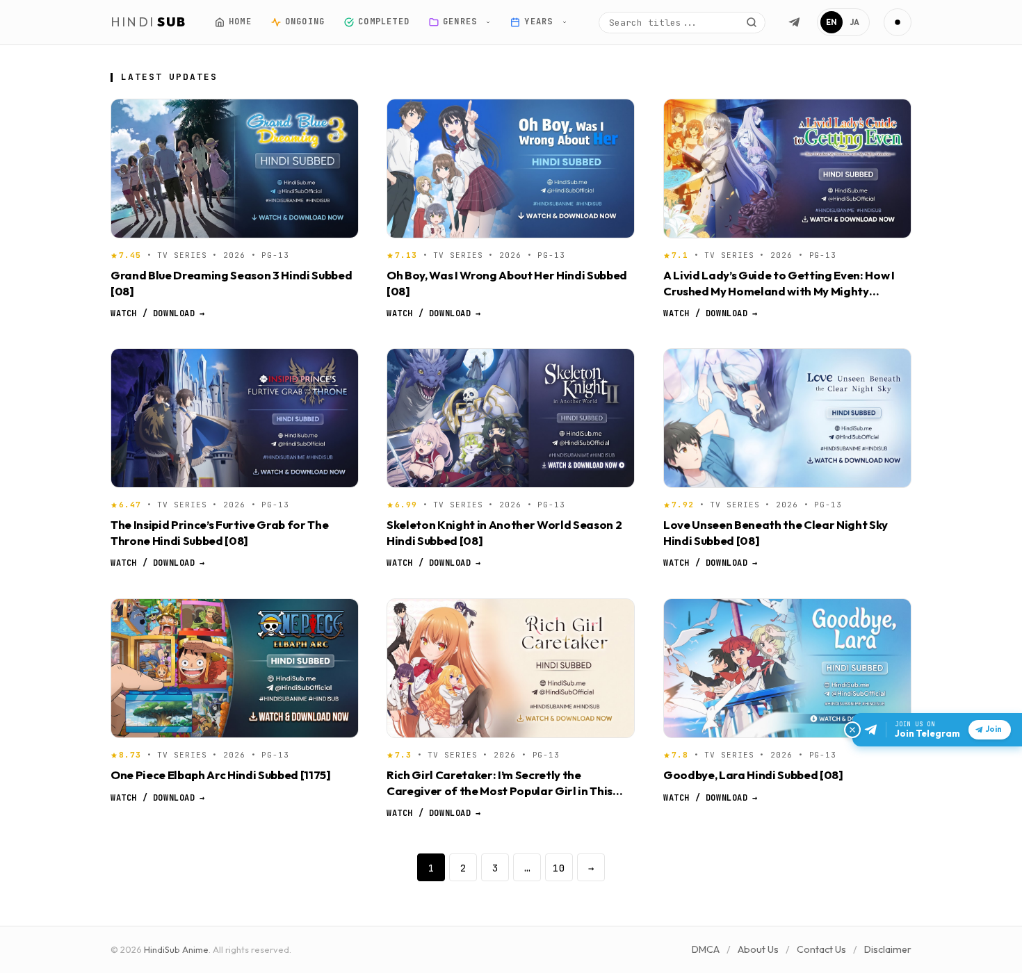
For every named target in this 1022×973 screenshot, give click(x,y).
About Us (758, 949)
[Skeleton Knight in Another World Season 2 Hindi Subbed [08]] (510, 418)
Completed (383, 21)
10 (559, 867)
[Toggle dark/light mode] (897, 22)
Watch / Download (157, 313)
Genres (462, 21)
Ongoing (304, 21)
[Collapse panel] (852, 729)
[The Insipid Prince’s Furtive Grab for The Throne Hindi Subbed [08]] (234, 418)
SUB (149, 22)
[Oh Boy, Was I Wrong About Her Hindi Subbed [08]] (510, 168)
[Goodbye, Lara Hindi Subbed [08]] (787, 668)
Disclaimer (887, 949)
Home (240, 21)
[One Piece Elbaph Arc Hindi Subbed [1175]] (234, 668)
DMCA (706, 949)
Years (541, 21)
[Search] (751, 22)
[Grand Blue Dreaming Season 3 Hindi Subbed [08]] (234, 168)
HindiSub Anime (176, 949)
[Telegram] (794, 22)
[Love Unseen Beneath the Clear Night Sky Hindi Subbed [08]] (787, 418)
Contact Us (821, 949)
